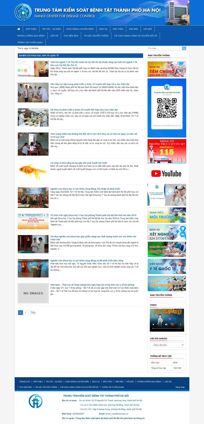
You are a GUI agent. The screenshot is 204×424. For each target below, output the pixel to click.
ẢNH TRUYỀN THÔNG (159, 55)
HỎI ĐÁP (148, 29)
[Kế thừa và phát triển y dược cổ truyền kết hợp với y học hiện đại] (33, 117)
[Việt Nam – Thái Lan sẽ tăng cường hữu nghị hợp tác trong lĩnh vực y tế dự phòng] (33, 293)
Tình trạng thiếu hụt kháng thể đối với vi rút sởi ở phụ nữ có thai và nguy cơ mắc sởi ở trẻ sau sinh (93, 135)
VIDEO (153, 304)
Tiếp (33, 312)
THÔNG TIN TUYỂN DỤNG (30, 42)
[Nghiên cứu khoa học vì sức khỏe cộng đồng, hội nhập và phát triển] (33, 197)
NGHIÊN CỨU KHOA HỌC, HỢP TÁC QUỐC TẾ (39, 56)
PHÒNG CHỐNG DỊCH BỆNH (31, 35)
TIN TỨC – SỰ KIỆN (51, 29)
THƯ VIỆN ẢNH (71, 35)
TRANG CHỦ (24, 381)
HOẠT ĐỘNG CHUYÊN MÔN (80, 29)
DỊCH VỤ (103, 29)
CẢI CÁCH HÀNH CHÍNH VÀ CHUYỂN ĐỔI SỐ (135, 35)
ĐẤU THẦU (118, 29)
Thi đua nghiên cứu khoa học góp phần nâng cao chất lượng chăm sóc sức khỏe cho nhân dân (93, 238)
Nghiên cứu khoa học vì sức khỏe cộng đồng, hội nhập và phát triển (85, 188)
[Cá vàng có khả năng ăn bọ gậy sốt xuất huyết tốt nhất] (33, 171)
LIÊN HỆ (54, 35)
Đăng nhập (180, 387)
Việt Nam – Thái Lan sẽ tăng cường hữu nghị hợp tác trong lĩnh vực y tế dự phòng (92, 284)
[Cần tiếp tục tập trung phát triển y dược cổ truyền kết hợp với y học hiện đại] (33, 93)
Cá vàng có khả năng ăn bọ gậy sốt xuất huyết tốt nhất (79, 162)
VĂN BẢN (133, 29)
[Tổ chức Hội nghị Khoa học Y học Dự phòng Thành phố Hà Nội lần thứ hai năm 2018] (33, 221)
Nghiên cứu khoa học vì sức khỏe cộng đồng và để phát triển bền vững (86, 260)
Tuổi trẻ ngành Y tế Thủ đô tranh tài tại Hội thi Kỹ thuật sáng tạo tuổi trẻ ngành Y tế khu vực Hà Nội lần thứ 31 (93, 64)
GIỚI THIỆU (31, 29)
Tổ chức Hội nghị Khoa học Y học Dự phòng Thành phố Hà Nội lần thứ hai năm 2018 (93, 215)
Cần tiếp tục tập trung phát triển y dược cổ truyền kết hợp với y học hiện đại (89, 84)
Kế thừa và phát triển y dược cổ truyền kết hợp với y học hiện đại (84, 109)
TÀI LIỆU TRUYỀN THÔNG (96, 35)
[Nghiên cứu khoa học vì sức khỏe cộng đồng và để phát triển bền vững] (33, 268)
